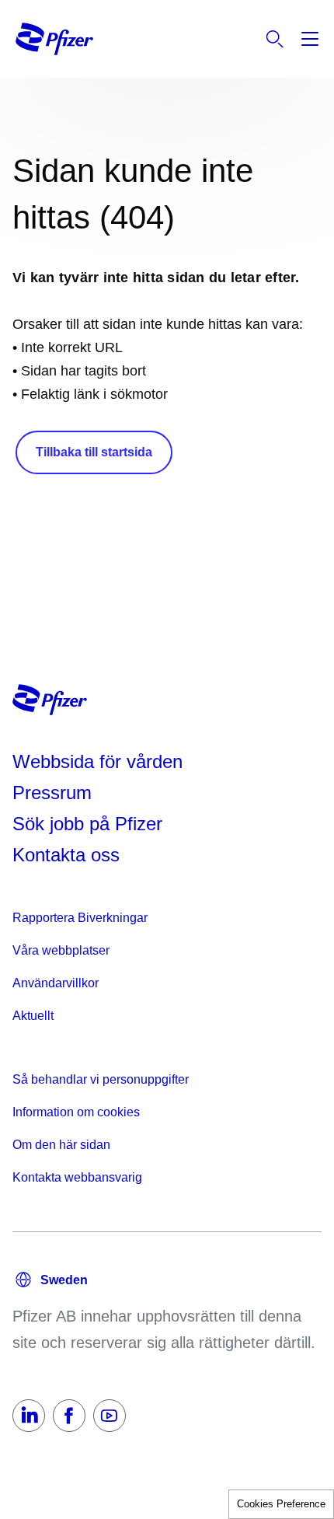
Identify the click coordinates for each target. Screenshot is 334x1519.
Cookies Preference (281, 1504)
